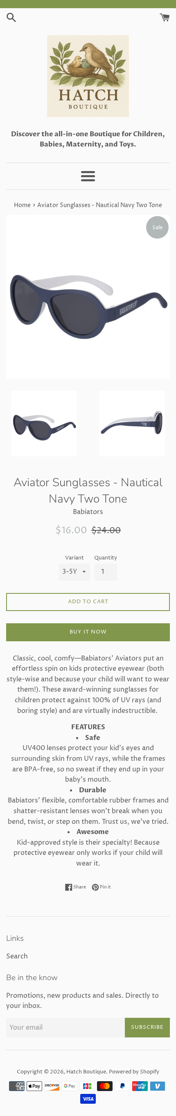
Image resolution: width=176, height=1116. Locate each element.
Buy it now (88, 632)
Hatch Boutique (86, 1072)
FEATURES (88, 727)
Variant (74, 558)
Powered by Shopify (134, 1072)
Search (17, 956)
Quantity (105, 558)
